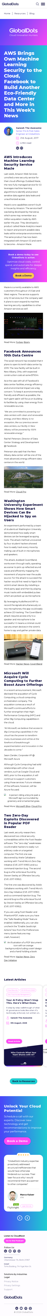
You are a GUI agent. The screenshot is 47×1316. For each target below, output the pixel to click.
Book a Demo (23, 275)
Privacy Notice (11, 1281)
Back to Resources (23, 1081)
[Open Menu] (43, 4)
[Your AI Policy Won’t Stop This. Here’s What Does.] (23, 1057)
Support (8, 1289)
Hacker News (22, 664)
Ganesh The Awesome (29, 128)
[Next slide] (27, 1217)
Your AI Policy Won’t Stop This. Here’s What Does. (22, 1001)
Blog (31, 13)
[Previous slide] (19, 1217)
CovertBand (36, 664)
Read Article (14, 1041)
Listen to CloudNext (14, 1236)
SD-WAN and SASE (28, 990)
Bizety (27, 342)
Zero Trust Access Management (19, 994)
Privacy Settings (12, 1285)
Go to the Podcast (15, 1241)
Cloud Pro (21, 492)
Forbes (19, 342)
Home (7, 13)
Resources (19, 13)
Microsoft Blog (23, 806)
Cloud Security (13, 990)
